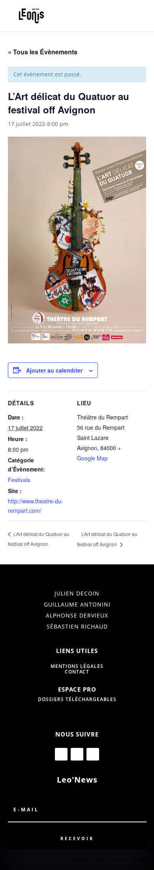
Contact (77, 671)
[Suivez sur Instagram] (77, 754)
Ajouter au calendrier (54, 370)
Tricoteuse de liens (127, 859)
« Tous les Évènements (42, 51)
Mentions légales (77, 666)
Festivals (19, 480)
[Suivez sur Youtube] (92, 754)
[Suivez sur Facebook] (61, 754)
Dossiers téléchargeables (77, 699)
